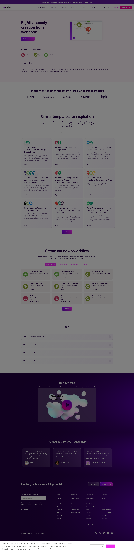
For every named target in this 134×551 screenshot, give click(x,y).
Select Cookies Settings (97, 546)
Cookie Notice (26, 549)
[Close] (131, 546)
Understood (110, 546)
